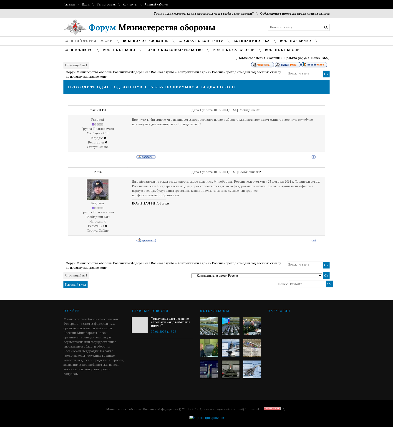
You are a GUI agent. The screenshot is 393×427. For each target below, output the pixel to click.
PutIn (98, 172)
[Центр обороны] (231, 326)
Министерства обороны (152, 27)
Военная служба (162, 72)
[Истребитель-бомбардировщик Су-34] (252, 369)
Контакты (130, 4)
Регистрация (106, 4)
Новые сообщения (251, 58)
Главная (69, 4)
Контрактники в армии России (200, 72)
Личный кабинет (156, 4)
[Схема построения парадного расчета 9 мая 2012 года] (252, 348)
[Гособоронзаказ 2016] (209, 348)
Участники (274, 58)
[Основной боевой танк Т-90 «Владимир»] (231, 369)
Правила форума (296, 58)
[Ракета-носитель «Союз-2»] (209, 369)
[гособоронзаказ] (252, 326)
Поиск (315, 58)
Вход (86, 4)
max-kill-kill (98, 110)
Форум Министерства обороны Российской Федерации (107, 72)
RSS (325, 58)
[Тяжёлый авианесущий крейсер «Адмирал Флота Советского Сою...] (231, 348)
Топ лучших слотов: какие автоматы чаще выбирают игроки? (198, 13)
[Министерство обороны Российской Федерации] (209, 326)
